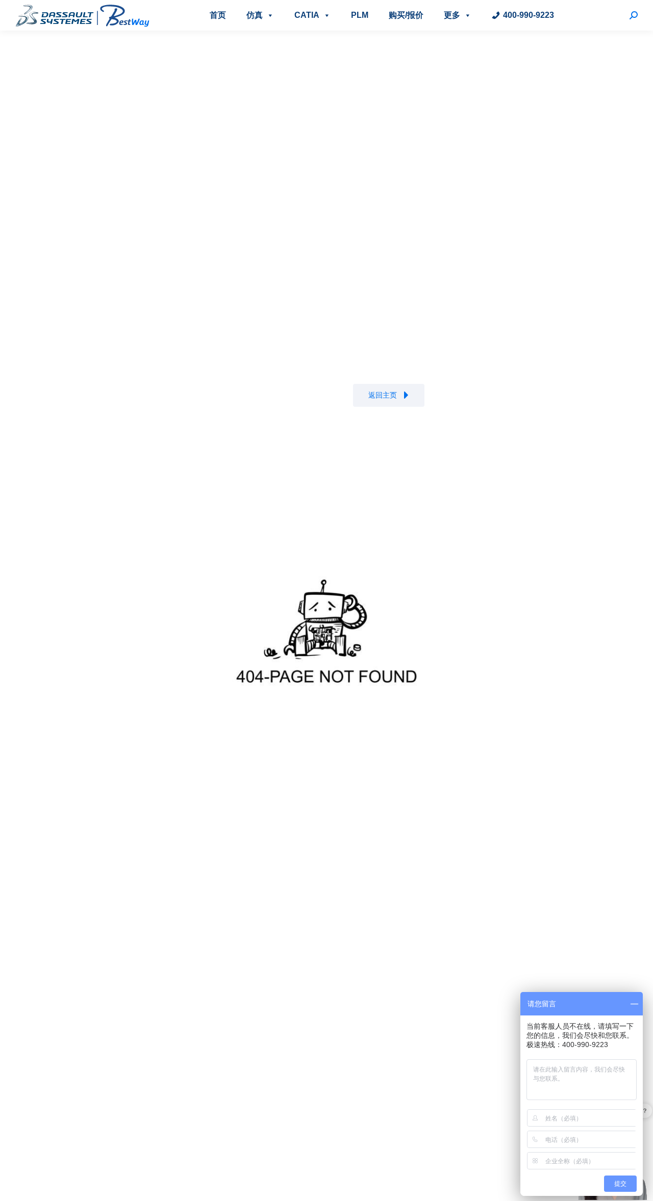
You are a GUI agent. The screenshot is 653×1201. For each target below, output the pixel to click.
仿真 (254, 15)
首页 (218, 15)
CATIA (306, 15)
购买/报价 (406, 15)
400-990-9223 (528, 15)
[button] (388, 395)
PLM (359, 15)
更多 (452, 15)
